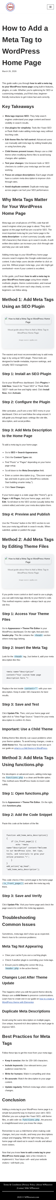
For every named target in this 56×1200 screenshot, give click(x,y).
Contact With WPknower (28, 1188)
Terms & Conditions (12, 1184)
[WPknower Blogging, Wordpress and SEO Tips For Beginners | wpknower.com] (10, 7)
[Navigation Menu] (50, 6)
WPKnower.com (31, 1197)
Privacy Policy (29, 1184)
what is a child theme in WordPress (30, 748)
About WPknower (44, 1184)
